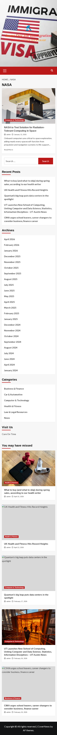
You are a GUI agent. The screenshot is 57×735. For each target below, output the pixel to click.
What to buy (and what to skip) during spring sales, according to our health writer (27, 182)
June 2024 (9, 359)
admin (8, 134)
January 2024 (11, 370)
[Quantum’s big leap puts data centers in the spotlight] (28, 573)
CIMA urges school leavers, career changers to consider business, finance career (27, 219)
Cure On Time (9, 434)
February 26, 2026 (20, 658)
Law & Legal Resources (15, 412)
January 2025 (11, 319)
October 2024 (11, 336)
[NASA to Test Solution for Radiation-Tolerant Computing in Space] (28, 106)
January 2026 (11, 250)
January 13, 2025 (20, 134)
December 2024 (12, 324)
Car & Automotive (13, 394)
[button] (5, 70)
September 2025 (12, 273)
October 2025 (11, 267)
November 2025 (12, 262)
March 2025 (10, 307)
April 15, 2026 (19, 496)
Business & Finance (14, 388)
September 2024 (12, 342)
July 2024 (9, 353)
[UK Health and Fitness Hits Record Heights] (28, 522)
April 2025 (9, 302)
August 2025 (10, 279)
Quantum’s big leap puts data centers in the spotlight (26, 197)
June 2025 (9, 290)
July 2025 (9, 285)
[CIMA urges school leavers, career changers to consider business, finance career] (28, 684)
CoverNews (44, 726)
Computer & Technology (14, 120)
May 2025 (9, 296)
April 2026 (9, 239)
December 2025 (12, 256)
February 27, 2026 (20, 601)
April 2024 (9, 364)
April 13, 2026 (19, 547)
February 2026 (11, 245)
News (7, 418)
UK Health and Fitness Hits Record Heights (26, 190)
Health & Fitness (12, 406)
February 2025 (11, 313)
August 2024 (10, 347)
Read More (8, 150)
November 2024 (12, 330)
